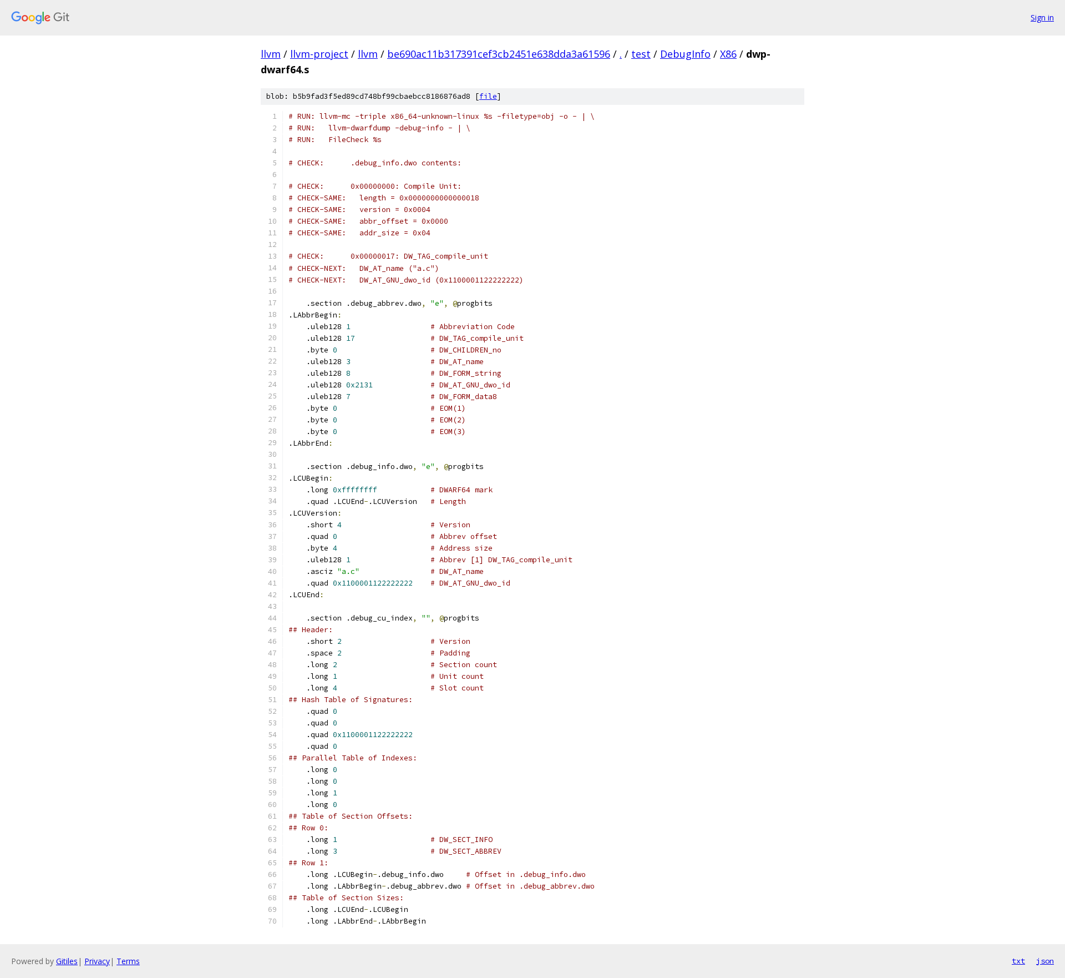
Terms (128, 961)
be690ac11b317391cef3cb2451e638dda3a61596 (498, 54)
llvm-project (319, 54)
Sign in (1042, 17)
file (488, 96)
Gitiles (67, 961)
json (1045, 961)
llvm (271, 54)
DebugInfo (685, 54)
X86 (728, 54)
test (641, 54)
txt (1018, 961)
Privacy (97, 961)
